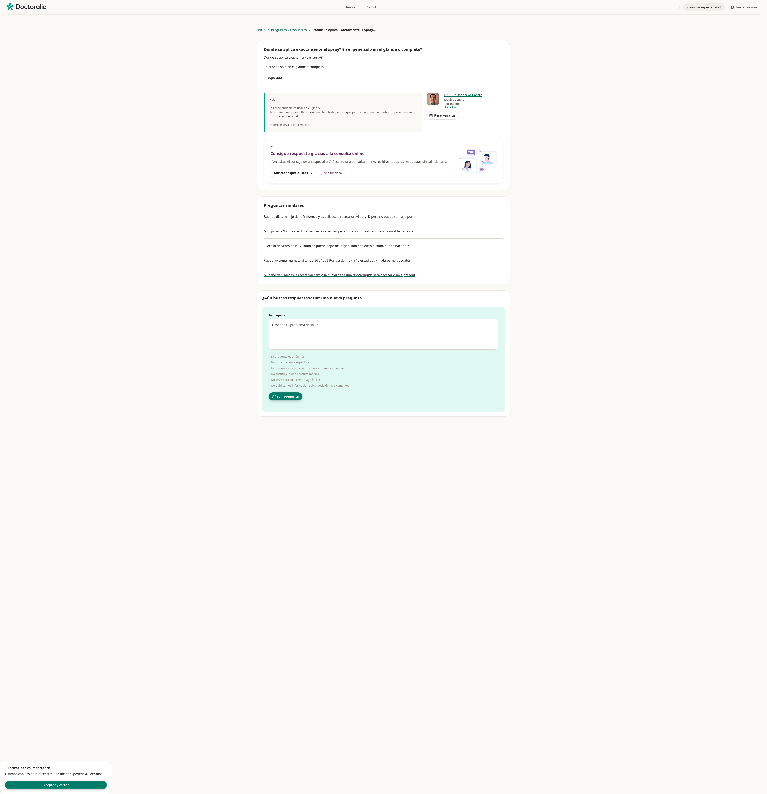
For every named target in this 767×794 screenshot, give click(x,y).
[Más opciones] (679, 7)
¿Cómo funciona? (331, 173)
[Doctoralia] (26, 6)
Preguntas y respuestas (289, 30)
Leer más (95, 774)
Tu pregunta (277, 315)
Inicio (261, 30)
